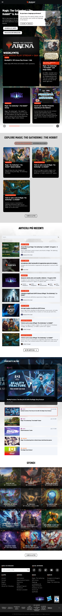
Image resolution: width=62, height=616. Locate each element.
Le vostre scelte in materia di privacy (43, 608)
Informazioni (20, 578)
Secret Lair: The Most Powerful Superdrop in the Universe (46, 113)
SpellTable (35, 592)
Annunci (24, 275)
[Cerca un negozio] (28, 570)
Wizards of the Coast (27, 255)
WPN (18, 584)
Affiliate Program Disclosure (22, 587)
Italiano (23, 23)
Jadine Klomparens (33, 284)
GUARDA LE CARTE (10, 28)
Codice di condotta (10, 608)
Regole (3, 582)
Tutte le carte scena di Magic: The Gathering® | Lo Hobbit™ (45, 170)
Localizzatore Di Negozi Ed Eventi (37, 585)
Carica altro (31, 216)
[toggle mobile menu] (2, 2)
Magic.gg (34, 582)
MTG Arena (25, 244)
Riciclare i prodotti (22, 590)
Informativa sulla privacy (17, 608)
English (30, 23)
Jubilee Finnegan (27, 329)
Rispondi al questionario (16, 113)
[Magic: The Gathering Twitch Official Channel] (46, 570)
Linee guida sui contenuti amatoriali (29, 608)
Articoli (4, 578)
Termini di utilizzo (4, 608)
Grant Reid (25, 269)
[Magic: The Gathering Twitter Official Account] (40, 570)
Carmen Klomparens (25, 284)
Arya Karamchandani (43, 284)
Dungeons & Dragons (53, 578)
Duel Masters (51, 580)
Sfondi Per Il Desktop (8, 586)
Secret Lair (35, 590)
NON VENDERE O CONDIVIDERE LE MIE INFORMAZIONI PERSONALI (36, 608)
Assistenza (20, 582)
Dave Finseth (57, 284)
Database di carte (37, 588)
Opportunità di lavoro (23, 580)
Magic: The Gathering (38, 578)
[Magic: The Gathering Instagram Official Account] (57, 570)
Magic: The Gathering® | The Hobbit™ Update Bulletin (16, 170)
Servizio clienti (23, 608)
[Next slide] (57, 126)
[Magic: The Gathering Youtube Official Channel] (51, 570)
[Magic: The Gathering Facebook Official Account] (34, 570)
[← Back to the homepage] (31, 2)
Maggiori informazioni (12, 32)
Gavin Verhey (51, 284)
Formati (4, 580)
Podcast (4, 584)
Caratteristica (26, 320)
